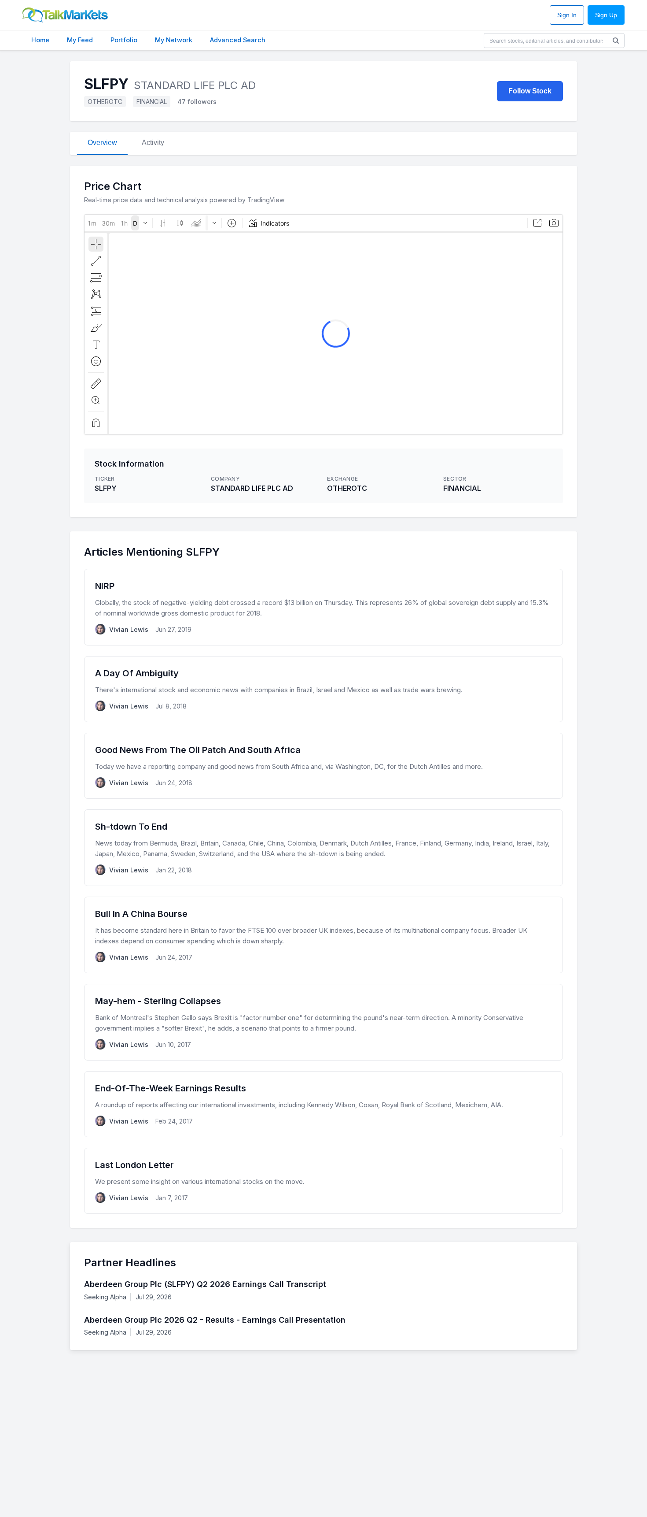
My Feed (80, 40)
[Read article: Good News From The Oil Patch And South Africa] (323, 765)
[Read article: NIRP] (323, 607)
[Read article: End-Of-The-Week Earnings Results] (323, 1104)
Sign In (567, 15)
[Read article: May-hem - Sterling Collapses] (323, 1022)
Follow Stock (529, 91)
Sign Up (606, 15)
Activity (153, 142)
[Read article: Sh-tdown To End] (323, 848)
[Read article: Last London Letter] (323, 1180)
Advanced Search (237, 40)
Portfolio (123, 40)
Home (40, 40)
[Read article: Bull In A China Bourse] (323, 935)
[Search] (615, 40)
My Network (173, 40)
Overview (102, 142)
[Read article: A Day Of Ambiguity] (323, 689)
